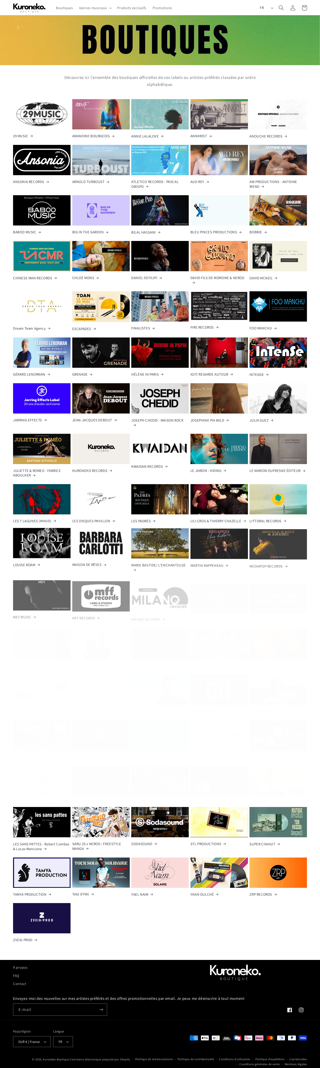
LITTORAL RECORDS (265, 521)
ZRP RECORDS (260, 894)
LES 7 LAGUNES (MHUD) (32, 521)
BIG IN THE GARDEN (88, 232)
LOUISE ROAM (24, 565)
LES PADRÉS (141, 521)
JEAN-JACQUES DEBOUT (92, 420)
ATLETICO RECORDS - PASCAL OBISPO (155, 184)
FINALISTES (140, 328)
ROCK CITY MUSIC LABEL (92, 798)
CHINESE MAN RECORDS (32, 278)
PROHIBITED (200, 752)
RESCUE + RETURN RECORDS (36, 798)
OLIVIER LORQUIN (27, 706)
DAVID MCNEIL (261, 278)
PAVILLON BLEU (203, 706)
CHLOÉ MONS (83, 278)
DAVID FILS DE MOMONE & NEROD (217, 278)
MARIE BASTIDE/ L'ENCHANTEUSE (158, 565)
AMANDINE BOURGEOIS (91, 136)
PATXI (135, 706)
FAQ (16, 975)
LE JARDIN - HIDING (206, 470)
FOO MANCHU (260, 328)
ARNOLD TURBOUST (88, 182)
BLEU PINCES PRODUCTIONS (213, 232)
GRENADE (80, 374)
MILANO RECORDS (145, 615)
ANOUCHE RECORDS (265, 136)
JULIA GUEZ (259, 420)
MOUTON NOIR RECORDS (269, 615)
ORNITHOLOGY (84, 706)
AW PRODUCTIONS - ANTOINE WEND (273, 184)
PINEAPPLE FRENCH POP (151, 752)
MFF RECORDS (83, 615)
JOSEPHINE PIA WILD (207, 420)
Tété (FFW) (80, 894)
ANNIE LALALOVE (145, 136)
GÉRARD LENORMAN (29, 374)
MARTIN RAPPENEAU (207, 565)
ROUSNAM (198, 798)
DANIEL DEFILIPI (144, 278)
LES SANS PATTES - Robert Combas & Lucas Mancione (41, 846)
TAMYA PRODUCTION (30, 894)
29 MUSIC (20, 136)
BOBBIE (255, 232)
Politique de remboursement (154, 1059)
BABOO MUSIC (24, 232)
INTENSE (256, 374)
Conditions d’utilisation (234, 1059)
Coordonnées (298, 1059)
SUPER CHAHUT (262, 844)
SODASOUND (141, 844)
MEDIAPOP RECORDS (266, 565)
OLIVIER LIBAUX (262, 660)
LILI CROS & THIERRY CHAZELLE (215, 521)
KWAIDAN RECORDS (147, 466)
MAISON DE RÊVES (87, 564)
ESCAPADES (81, 329)
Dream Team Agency (29, 328)
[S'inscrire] (101, 1010)
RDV (252, 752)
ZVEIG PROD (22, 940)
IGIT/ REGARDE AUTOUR (209, 374)
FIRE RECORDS (202, 327)
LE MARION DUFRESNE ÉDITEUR (275, 470)
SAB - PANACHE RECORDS (270, 798)
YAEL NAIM (139, 894)
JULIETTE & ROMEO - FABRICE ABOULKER (37, 473)
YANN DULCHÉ (202, 894)
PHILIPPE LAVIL (25, 752)
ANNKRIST (198, 136)
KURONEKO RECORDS (90, 470)
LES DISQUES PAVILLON (91, 521)
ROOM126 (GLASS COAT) (150, 798)
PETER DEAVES (261, 706)
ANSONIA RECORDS (28, 182)
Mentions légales (296, 1064)
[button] (95, 7)
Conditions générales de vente (259, 1064)
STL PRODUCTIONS (205, 844)
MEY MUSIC (22, 615)
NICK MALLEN (83, 660)
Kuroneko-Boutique (56, 1059)
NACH (17, 660)
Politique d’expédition (269, 1059)
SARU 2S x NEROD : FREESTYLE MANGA (96, 846)
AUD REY (197, 182)
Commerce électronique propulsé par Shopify (100, 1059)
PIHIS (76, 752)
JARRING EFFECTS (27, 420)
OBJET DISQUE (143, 660)
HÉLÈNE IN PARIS (145, 374)
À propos (20, 967)
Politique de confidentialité (196, 1059)
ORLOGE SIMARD (203, 660)
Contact (19, 983)
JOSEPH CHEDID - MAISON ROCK (157, 420)
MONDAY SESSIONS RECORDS (214, 615)
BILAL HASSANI (143, 232)
